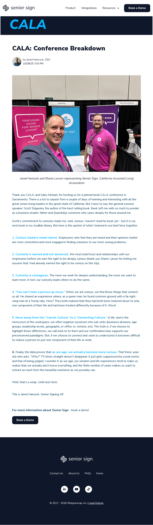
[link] (19, 8)
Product (70, 8)
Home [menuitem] (99, 473)
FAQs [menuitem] (88, 473)
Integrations (89, 8)
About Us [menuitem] (73, 473)
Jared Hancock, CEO (38, 59)
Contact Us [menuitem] (56, 473)
